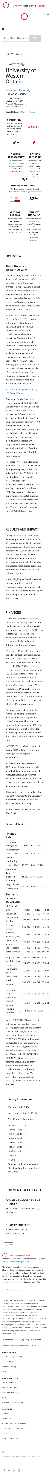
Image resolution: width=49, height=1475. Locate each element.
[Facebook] (4, 54)
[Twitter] (8, 54)
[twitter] (9, 1470)
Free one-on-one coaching (12, 1402)
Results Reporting (9, 1387)
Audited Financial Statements (14, 1423)
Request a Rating (9, 1366)
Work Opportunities (10, 1438)
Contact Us (6, 1418)
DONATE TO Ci (7, 1433)
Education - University (18, 90)
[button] (48, 14)
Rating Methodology (10, 1382)
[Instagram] (19, 1470)
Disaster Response (10, 1361)
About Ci (5, 1413)
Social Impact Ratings (10, 1392)
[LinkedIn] (12, 54)
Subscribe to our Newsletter (13, 1428)
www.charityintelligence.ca (17, 1261)
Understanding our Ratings (13, 1356)
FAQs (4, 1371)
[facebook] (4, 1470)
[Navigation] (24, 28)
